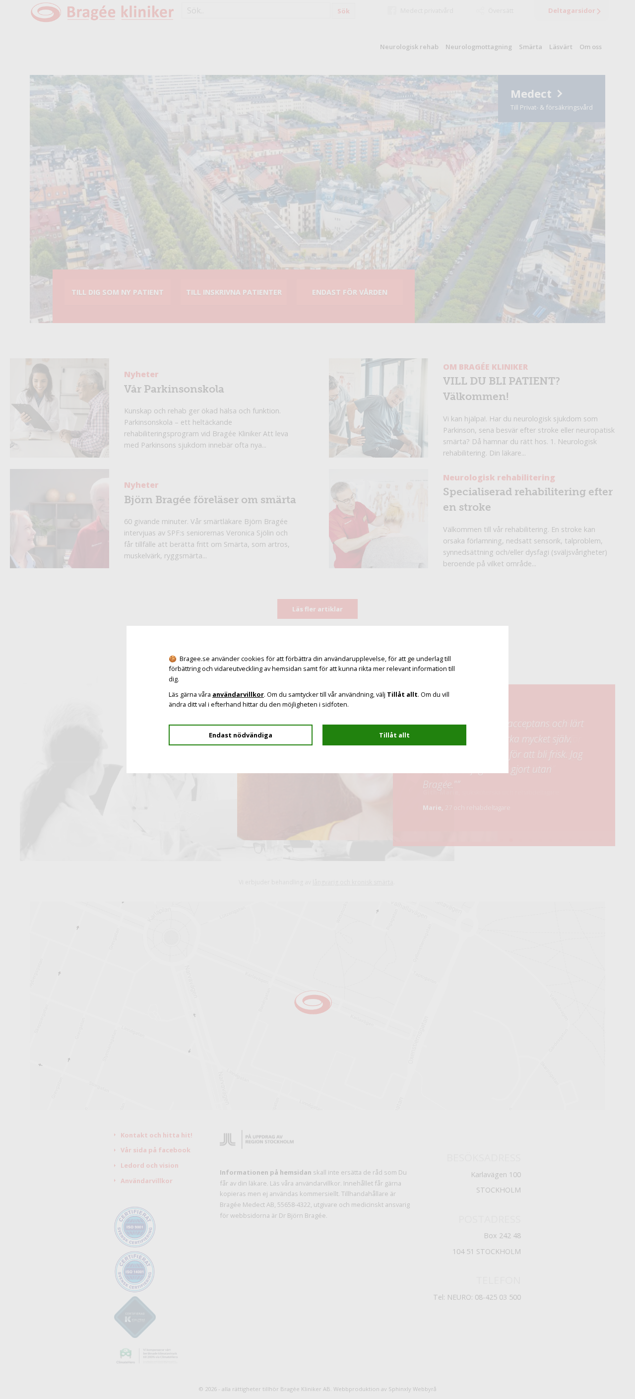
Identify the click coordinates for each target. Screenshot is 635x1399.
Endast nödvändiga (240, 735)
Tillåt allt (394, 735)
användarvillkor (238, 694)
